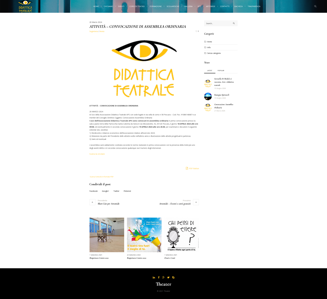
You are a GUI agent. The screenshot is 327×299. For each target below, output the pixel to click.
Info (209, 47)
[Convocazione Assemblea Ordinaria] (208, 107)
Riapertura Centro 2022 (136, 258)
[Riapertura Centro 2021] (107, 235)
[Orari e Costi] (181, 235)
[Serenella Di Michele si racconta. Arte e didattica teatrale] (208, 83)
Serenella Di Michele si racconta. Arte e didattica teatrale (224, 82)
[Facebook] (158, 277)
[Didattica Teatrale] (163, 284)
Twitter (116, 191)
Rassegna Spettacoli (221, 95)
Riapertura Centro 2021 (99, 258)
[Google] (163, 277)
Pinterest (127, 191)
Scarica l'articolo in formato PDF (101, 177)
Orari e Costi (169, 258)
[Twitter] (168, 277)
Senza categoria (214, 53)
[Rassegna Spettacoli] (208, 96)
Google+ (105, 191)
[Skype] (173, 277)
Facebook (93, 191)
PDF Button (194, 168)
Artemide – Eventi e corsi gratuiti (175, 203)
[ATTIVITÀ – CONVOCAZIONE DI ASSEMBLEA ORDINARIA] (144, 68)
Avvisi (102, 31)
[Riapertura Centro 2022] (144, 235)
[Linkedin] (153, 277)
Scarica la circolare (97, 154)
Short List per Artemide (108, 203)
